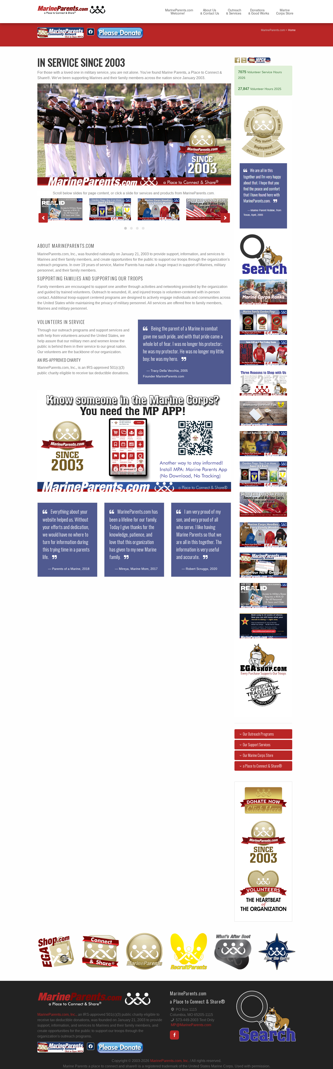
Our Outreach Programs (258, 734)
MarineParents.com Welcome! (179, 11)
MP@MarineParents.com (191, 1025)
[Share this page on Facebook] (90, 31)
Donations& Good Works (258, 11)
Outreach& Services (233, 11)
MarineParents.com (273, 30)
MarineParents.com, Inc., (57, 1014)
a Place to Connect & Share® (262, 766)
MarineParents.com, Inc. (169, 1061)
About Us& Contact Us (209, 11)
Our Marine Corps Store (258, 755)
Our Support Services (256, 744)
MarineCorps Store (284, 11)
